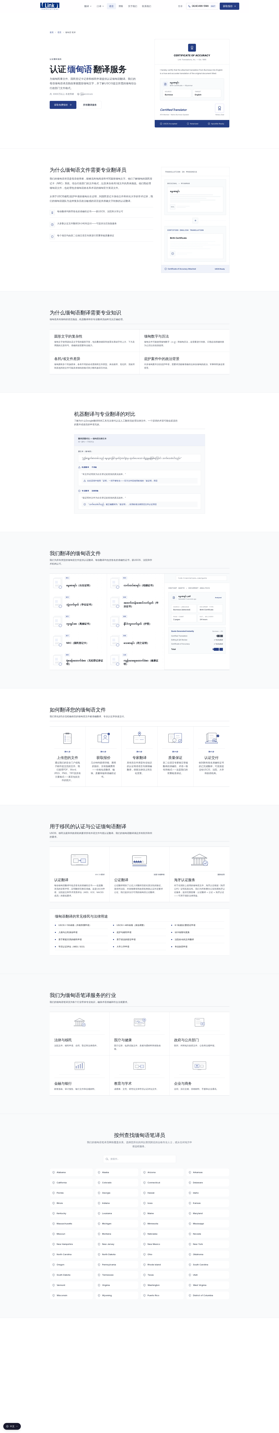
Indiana (106, 1203)
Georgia (106, 1192)
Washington (154, 1285)
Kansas (197, 1203)
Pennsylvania (109, 1264)
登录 (180, 6)
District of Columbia (203, 1295)
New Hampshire (65, 1244)
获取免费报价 (61, 104)
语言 (111, 6)
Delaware (198, 1182)
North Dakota (108, 1254)
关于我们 (132, 6)
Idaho (196, 1192)
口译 (99, 6)
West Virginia (199, 1285)
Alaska (105, 1172)
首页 (52, 32)
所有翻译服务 (90, 104)
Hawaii (151, 1192)
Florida (60, 1192)
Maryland (198, 1213)
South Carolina (200, 1264)
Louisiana (107, 1213)
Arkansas (198, 1172)
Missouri (61, 1233)
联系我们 (146, 6)
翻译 (86, 6)
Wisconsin (62, 1295)
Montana (106, 1233)
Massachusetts (64, 1223)
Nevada (197, 1233)
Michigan (106, 1223)
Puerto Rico (153, 1295)
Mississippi (198, 1223)
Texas (151, 1275)
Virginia (106, 1285)
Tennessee (108, 1275)
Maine (151, 1213)
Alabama (61, 1172)
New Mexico (154, 1244)
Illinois (60, 1203)
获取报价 (228, 6)
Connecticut (154, 1182)
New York (198, 1244)
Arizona (152, 1172)
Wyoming (107, 1295)
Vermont (61, 1285)
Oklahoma (198, 1254)
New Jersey (108, 1244)
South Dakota (63, 1275)
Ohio (150, 1254)
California (62, 1182)
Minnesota (153, 1223)
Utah (195, 1275)
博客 (121, 6)
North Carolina (64, 1254)
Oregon (60, 1264)
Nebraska (152, 1233)
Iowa (150, 1203)
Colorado (107, 1182)
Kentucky (61, 1213)
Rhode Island (154, 1264)
